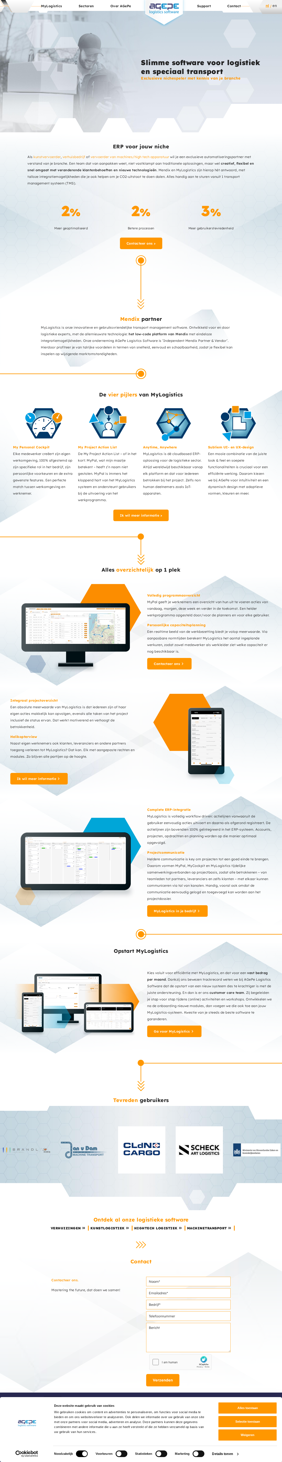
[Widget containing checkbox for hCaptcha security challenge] (180, 1362)
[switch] (121, 1453)
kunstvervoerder (47, 157)
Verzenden (163, 1380)
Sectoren (86, 6)
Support (204, 6)
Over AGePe (120, 6)
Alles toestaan (247, 1408)
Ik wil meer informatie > (141, 515)
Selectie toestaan (247, 1421)
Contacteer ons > (141, 243)
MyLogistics (51, 6)
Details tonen (222, 1454)
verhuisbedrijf (74, 157)
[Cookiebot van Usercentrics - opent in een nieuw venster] (27, 1453)
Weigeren (247, 1435)
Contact (234, 6)
